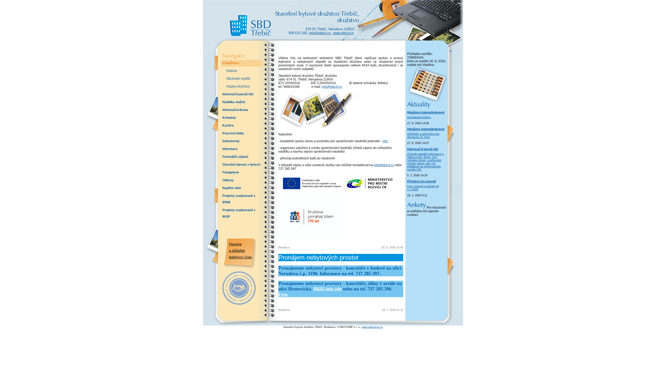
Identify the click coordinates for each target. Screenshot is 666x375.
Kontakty (229, 118)
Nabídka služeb (233, 102)
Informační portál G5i (237, 94)
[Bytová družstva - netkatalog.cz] (238, 300)
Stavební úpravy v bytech (241, 164)
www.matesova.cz (372, 327)
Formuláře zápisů (235, 157)
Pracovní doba (233, 133)
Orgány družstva (237, 86)
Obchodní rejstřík (238, 78)
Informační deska (235, 110)
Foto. (283, 294)
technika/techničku (419, 117)
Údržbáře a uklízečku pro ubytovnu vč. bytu (423, 135)
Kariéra (228, 125)
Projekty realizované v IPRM (238, 199)
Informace (230, 149)
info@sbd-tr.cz (320, 33)
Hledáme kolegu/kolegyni (425, 112)
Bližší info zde (327, 288)
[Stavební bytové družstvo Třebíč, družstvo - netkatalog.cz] (238, 283)
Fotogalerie (230, 172)
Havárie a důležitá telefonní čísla (240, 250)
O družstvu (230, 63)
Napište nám (231, 188)
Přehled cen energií (421, 181)
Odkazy (228, 180)
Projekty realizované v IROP (238, 213)
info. (385, 141)
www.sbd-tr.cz (343, 33)
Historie (231, 71)
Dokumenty (231, 141)
